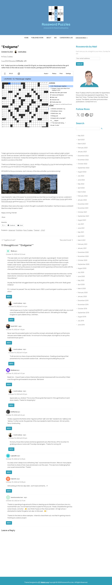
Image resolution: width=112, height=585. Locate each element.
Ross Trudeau (8, 56)
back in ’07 (22, 201)
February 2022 (83, 196)
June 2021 (81, 228)
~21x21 (42, 230)
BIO (55, 38)
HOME (26, 38)
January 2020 (82, 296)
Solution (13, 61)
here (95, 102)
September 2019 (83, 313)
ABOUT (48, 38)
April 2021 (81, 236)
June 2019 (81, 325)
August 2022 (82, 172)
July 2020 (81, 272)
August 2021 (82, 220)
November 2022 (83, 160)
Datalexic (26, 164)
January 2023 (82, 152)
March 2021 (81, 240)
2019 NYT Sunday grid (33, 199)
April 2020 (81, 284)
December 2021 (83, 204)
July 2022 (81, 176)
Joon (9, 167)
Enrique (18, 164)
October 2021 (82, 212)
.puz (3, 61)
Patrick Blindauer (7, 201)
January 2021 (82, 248)
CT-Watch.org (43, 582)
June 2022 (81, 180)
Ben (39, 164)
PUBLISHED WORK (37, 38)
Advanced (11, 230)
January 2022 (82, 200)
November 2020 (83, 256)
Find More (19, 230)
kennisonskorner (17, 497)
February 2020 (83, 292)
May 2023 (81, 136)
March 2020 (82, 288)
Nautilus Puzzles (47, 164)
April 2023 (81, 140)
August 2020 (82, 268)
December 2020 (83, 252)
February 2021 (82, 244)
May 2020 (81, 280)
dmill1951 (14, 326)
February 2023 (83, 148)
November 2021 (83, 208)
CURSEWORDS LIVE (66, 38)
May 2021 (81, 232)
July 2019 (81, 321)
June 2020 (81, 276)
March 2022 (82, 192)
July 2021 (81, 224)
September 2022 (83, 168)
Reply (9, 297)
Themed (36, 230)
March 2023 (82, 144)
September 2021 (83, 216)
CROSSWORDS (81, 38)
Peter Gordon (60, 199)
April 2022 (81, 188)
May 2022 (81, 184)
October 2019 (82, 309)
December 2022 (83, 156)
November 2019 (83, 305)
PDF (7, 61)
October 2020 (82, 260)
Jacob (32, 164)
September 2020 (83, 264)
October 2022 (82, 164)
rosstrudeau (22, 52)
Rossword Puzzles (56, 24)
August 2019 (82, 317)
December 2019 (83, 300)
